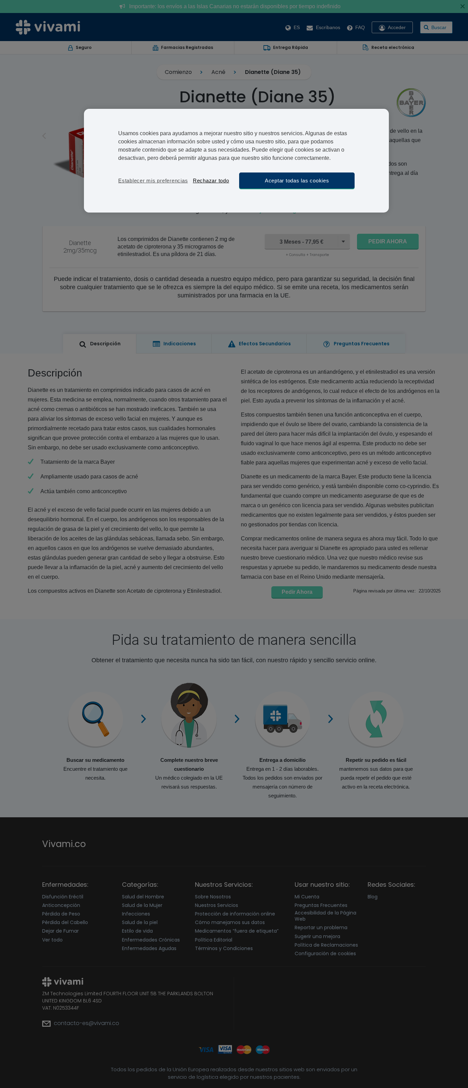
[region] (236, 161)
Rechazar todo (211, 180)
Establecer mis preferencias (153, 180)
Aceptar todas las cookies (297, 180)
